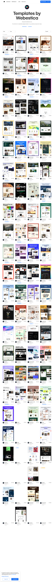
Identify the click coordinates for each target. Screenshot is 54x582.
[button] (14, 1)
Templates (30, 26)
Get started (45, 1)
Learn (19, 1)
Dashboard (8, 1)
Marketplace (24, 26)
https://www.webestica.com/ (27, 21)
